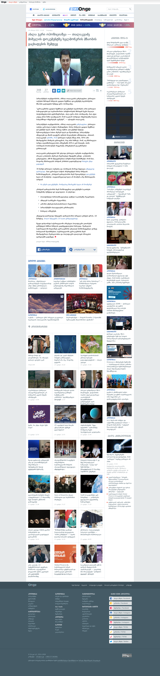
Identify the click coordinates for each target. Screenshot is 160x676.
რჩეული (112, 15)
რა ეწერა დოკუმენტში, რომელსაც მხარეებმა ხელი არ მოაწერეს (66, 184)
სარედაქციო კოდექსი (95, 585)
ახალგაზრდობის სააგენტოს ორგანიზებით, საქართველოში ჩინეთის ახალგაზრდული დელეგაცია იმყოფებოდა (65, 455)
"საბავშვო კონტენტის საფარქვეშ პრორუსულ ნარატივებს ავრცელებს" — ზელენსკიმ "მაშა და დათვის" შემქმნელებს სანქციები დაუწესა (119, 186)
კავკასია (30, 603)
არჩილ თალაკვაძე (52, 241)
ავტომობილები (87, 614)
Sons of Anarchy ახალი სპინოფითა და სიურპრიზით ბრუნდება (65, 490)
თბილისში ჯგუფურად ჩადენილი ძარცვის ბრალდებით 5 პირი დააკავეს (119, 157)
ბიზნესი (57, 599)
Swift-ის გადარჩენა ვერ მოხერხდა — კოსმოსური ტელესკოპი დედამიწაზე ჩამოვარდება (91, 490)
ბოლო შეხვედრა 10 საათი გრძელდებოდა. (61, 219)
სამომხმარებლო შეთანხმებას (66, 660)
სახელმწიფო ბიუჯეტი (62, 601)
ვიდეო (73, 15)
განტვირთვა (23, 2)
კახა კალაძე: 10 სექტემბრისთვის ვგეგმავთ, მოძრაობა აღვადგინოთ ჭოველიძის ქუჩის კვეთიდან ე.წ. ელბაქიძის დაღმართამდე (39, 559)
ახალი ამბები (13, 2)
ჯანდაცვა (31, 619)
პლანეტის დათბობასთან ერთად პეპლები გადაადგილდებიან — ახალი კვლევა (91, 350)
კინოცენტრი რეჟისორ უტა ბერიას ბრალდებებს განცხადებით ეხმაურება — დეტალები (119, 489)
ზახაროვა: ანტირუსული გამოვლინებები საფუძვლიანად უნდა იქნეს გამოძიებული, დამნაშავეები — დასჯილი (41, 276)
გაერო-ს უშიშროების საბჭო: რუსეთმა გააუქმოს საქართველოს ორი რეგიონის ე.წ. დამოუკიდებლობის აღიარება (119, 387)
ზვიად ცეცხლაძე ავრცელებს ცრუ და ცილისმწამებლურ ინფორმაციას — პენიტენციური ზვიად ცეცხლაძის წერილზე (39, 455)
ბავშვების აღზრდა (88, 601)
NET (65, 15)
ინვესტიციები (50, 9)
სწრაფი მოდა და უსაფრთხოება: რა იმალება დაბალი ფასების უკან (39, 350)
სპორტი (58, 625)
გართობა (85, 619)
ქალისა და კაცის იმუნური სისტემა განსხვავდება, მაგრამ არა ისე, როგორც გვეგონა (65, 350)
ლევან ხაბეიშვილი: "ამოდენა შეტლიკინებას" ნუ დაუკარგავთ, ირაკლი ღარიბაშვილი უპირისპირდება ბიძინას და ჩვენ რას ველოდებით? (120, 481)
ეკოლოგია (31, 614)
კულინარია (85, 616)
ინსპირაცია (85, 628)
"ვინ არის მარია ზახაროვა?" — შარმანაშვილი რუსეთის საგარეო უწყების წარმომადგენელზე (92, 276)
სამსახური (85, 623)
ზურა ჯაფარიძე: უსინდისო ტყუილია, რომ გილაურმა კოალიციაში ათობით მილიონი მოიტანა (119, 215)
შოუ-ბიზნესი (59, 622)
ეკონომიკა (118, 20)
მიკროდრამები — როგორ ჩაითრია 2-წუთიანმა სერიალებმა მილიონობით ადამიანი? (85, 307)
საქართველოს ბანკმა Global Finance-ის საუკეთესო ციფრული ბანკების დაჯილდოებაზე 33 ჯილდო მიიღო (120, 497)
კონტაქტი (129, 585)
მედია (30, 631)
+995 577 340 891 (51, 657)
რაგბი (57, 630)
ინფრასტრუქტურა (34, 628)
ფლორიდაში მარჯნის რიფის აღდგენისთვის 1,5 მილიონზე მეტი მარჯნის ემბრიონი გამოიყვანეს (39, 490)
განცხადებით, (82, 124)
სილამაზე (85, 609)
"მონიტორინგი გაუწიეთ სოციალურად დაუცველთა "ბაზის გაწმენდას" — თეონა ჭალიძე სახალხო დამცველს (65, 525)
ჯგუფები (35, 9)
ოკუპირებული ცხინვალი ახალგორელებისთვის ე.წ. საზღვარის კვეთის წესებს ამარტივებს (39, 385)
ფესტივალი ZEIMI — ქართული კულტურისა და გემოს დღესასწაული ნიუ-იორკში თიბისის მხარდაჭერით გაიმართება (119, 300)
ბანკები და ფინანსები (62, 596)
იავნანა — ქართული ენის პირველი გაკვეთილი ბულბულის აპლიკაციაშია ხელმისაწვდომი (47, 307)
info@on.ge (40, 657)
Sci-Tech (58, 607)
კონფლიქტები (32, 606)
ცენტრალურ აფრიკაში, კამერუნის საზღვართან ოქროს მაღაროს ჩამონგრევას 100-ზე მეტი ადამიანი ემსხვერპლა (120, 505)
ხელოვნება (58, 619)
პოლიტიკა (98, 20)
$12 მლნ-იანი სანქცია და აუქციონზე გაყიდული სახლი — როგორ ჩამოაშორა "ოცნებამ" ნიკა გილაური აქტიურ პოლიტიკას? (119, 417)
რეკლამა (123, 15)
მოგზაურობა (86, 611)
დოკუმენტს (90, 174)
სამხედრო (31, 608)
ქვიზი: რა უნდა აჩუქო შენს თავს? (39, 420)
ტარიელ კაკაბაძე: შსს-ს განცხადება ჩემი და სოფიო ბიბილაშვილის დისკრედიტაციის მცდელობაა (119, 329)
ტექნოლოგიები (60, 609)
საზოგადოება (108, 20)
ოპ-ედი (82, 15)
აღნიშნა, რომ (52, 138)
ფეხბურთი (58, 627)
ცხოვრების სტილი (90, 607)
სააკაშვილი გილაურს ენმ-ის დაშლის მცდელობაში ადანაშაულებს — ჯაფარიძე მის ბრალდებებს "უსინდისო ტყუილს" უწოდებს (91, 559)
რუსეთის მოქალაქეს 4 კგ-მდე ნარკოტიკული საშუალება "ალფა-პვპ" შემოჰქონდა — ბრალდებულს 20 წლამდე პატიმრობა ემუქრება (91, 455)
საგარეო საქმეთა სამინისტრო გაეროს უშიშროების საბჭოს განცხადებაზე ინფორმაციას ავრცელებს (66, 276)
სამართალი (32, 626)
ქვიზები (91, 15)
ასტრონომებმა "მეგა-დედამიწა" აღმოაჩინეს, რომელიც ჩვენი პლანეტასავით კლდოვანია (91, 420)
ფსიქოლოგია (86, 596)
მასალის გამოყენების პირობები (114, 585)
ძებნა (44, 2)
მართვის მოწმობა (34, 2)
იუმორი (84, 621)
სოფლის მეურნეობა (61, 603)
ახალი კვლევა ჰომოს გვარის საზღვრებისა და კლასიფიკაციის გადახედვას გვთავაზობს (39, 525)
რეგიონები (31, 623)
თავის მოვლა (86, 603)
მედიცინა (85, 599)
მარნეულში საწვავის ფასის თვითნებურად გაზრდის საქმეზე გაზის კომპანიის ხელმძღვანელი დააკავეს (65, 385)
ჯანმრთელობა (88, 594)
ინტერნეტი (58, 611)
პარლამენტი (32, 596)
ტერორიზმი (32, 599)
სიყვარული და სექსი (88, 626)
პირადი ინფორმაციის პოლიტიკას (89, 660)
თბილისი (31, 621)
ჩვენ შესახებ (75, 585)
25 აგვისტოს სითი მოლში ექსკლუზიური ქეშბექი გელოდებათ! (65, 420)
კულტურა (59, 617)
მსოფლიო (31, 601)
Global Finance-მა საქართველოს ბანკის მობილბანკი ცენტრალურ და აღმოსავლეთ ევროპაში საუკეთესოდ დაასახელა (65, 559)
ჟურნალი (56, 15)
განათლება (31, 616)
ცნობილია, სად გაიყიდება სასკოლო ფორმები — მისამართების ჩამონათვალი (91, 525)
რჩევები (84, 631)
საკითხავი (102, 15)
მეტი (125, 20)
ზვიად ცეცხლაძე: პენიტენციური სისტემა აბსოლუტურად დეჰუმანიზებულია (119, 241)
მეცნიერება (58, 614)
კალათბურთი (59, 632)
